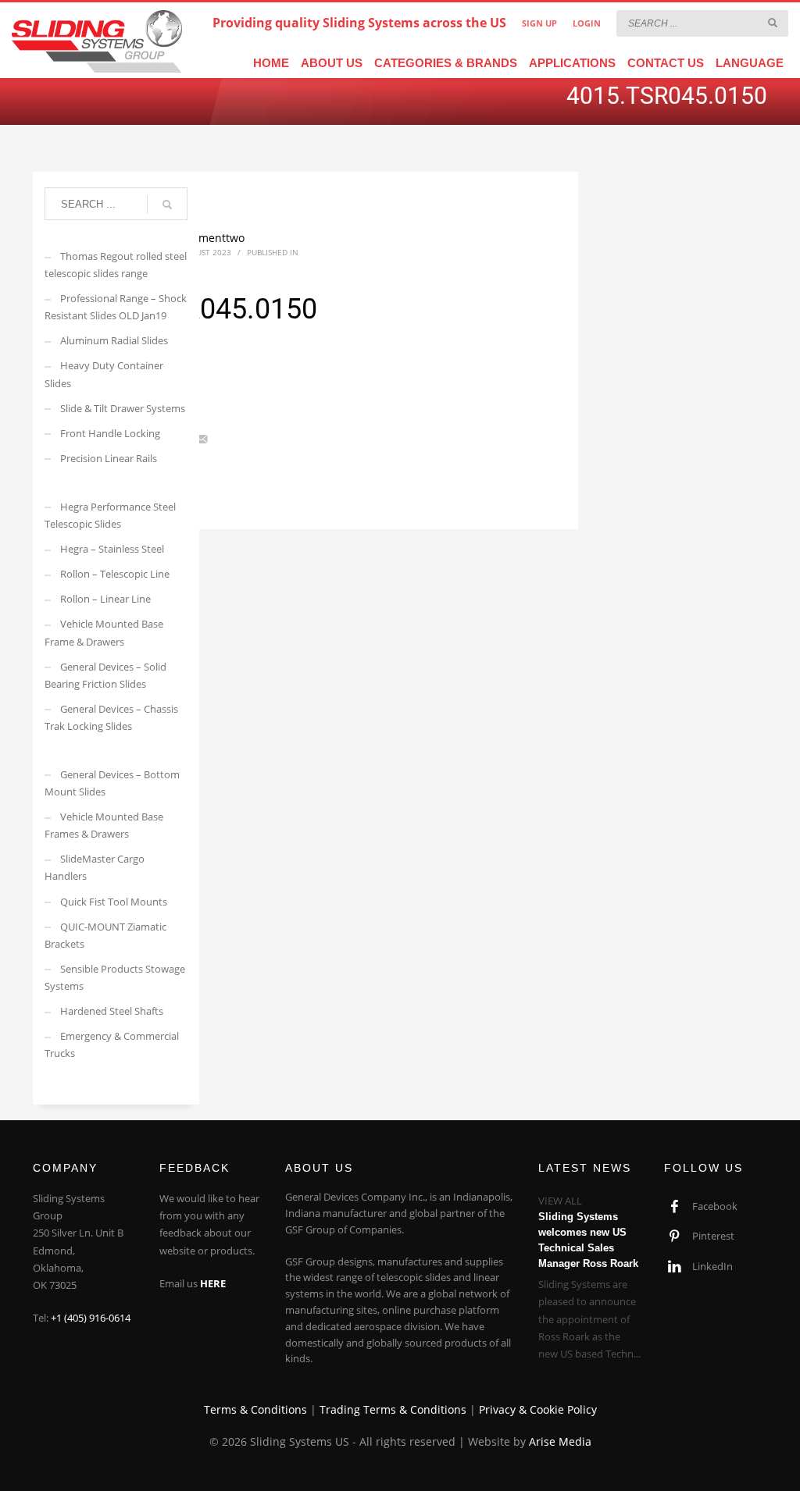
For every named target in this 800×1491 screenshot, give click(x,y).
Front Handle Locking (110, 433)
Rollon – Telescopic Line (115, 574)
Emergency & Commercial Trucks (112, 1044)
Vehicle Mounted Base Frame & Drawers (104, 632)
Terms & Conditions (255, 1409)
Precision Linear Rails (108, 458)
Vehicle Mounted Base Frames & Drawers (104, 825)
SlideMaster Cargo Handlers (95, 867)
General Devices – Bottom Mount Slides (112, 783)
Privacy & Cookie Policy (538, 1409)
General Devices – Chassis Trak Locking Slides (111, 717)
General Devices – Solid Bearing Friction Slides (105, 675)
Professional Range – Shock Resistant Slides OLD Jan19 (116, 306)
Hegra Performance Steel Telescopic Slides (110, 515)
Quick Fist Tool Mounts (113, 902)
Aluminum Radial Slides (114, 340)
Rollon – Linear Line (105, 599)
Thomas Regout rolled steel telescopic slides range (116, 264)
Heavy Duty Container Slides (104, 374)
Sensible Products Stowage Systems (115, 977)
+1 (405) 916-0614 (90, 1318)
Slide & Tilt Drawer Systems (122, 408)
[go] (772, 22)
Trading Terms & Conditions (393, 1409)
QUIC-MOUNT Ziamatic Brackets (105, 935)
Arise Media (560, 1441)
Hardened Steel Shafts (111, 1011)
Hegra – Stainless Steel (112, 549)
